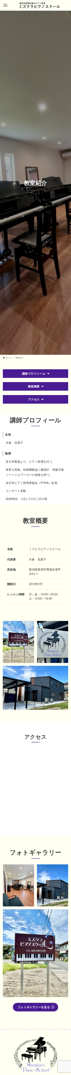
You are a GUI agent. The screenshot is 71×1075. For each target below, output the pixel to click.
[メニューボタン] (5, 5)
